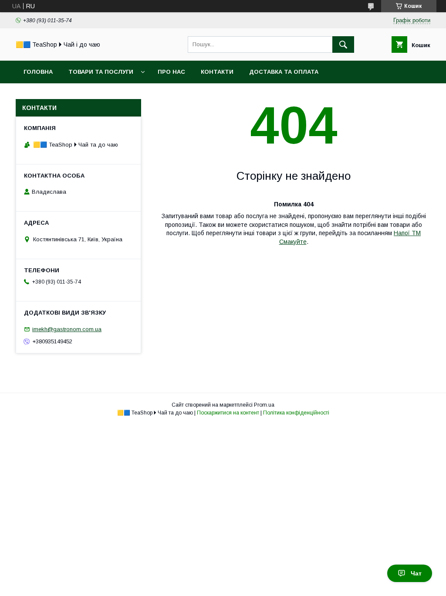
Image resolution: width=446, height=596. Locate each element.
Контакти (217, 72)
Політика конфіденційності (296, 413)
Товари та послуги (100, 72)
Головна (38, 72)
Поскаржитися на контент (228, 413)
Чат (416, 573)
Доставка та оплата (283, 72)
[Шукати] (343, 44)
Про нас (171, 72)
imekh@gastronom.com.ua (66, 329)
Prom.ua (264, 405)
